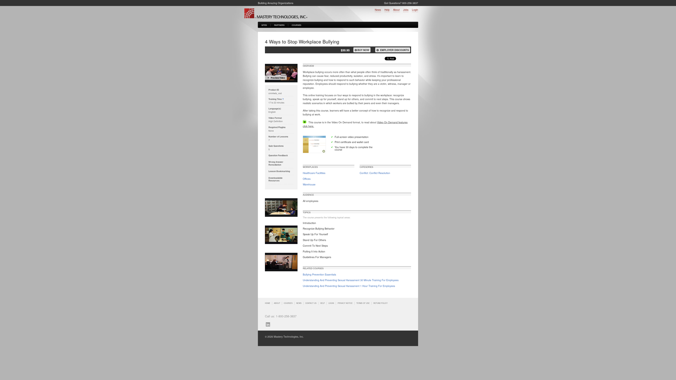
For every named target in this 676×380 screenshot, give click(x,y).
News (378, 9)
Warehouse (309, 184)
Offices (307, 178)
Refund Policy (380, 303)
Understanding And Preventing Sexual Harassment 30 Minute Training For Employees (351, 280)
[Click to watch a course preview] (281, 73)
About (396, 9)
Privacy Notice (345, 303)
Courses (296, 25)
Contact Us (311, 303)
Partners (279, 25)
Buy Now (363, 50)
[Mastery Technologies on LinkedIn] (269, 324)
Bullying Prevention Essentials (319, 274)
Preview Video (278, 77)
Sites (264, 25)
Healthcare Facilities (314, 173)
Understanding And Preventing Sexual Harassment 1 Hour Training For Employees (349, 286)
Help (387, 9)
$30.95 (345, 50)
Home (267, 303)
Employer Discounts (394, 50)
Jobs (405, 9)
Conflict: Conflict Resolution (375, 173)
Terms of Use (363, 303)
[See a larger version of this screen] (281, 207)
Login (415, 9)
